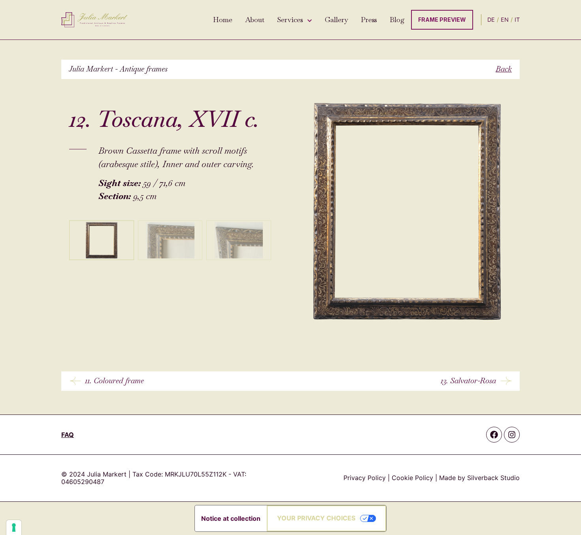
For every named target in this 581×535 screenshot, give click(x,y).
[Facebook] (494, 435)
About (254, 19)
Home (222, 19)
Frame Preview (442, 19)
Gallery (336, 19)
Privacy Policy (364, 478)
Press (369, 19)
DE (491, 19)
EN (505, 19)
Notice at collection (230, 518)
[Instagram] (512, 435)
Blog (397, 19)
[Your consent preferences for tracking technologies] (13, 527)
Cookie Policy (412, 478)
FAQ (67, 435)
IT (517, 19)
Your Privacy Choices (316, 518)
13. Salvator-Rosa (468, 381)
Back (504, 69)
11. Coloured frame (114, 381)
